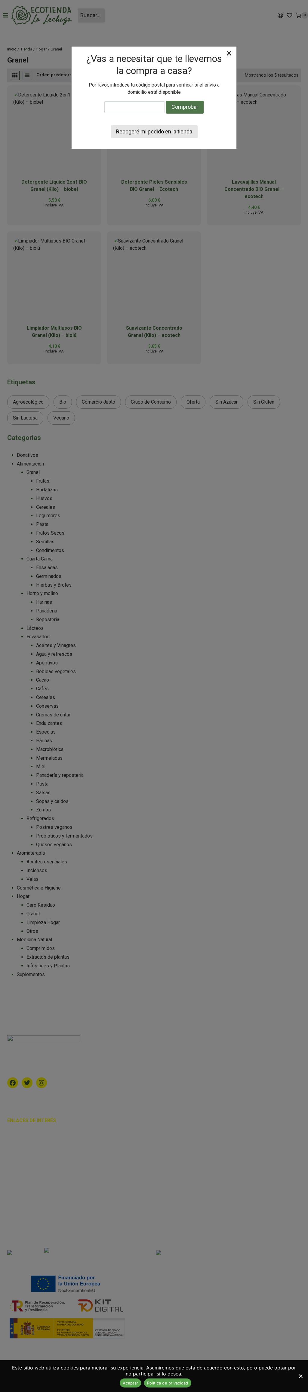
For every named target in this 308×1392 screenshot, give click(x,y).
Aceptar (130, 1383)
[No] (300, 1376)
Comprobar (184, 107)
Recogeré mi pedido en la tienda (154, 131)
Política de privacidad (167, 1383)
